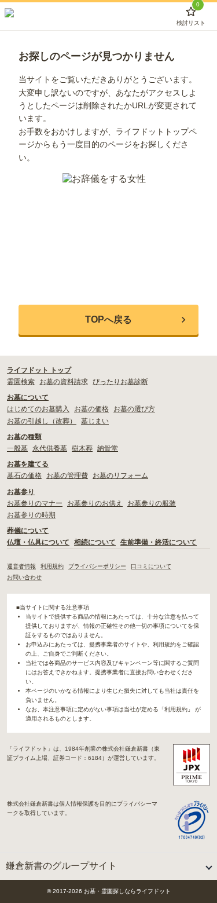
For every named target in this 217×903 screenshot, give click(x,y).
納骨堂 (107, 448)
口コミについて (151, 566)
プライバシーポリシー (97, 566)
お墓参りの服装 (151, 503)
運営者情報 (21, 566)
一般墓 (17, 448)
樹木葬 (82, 448)
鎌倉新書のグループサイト (61, 866)
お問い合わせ (24, 577)
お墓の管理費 (67, 475)
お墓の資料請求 (63, 382)
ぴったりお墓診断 (120, 382)
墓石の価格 (24, 475)
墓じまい (95, 421)
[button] (108, 320)
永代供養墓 (49, 448)
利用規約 (52, 566)
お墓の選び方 (134, 409)
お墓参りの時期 (31, 515)
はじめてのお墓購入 (38, 409)
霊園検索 (21, 382)
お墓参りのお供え (95, 503)
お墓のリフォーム (120, 475)
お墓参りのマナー (34, 503)
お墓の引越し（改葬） (41, 421)
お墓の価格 (91, 409)
